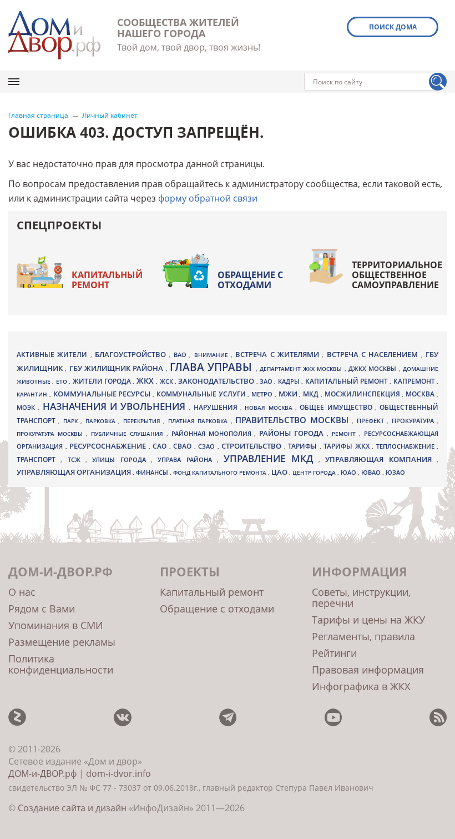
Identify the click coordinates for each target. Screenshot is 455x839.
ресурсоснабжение (109, 446)
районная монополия (213, 434)
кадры (289, 381)
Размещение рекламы (61, 642)
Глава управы (213, 367)
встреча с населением (374, 354)
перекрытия (143, 421)
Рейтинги (334, 653)
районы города (293, 433)
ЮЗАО (395, 472)
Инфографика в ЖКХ (361, 686)
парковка (101, 421)
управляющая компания (381, 459)
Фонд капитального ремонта (220, 472)
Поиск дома (393, 27)
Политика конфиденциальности (60, 664)
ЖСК (167, 381)
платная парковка (199, 421)
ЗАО (267, 381)
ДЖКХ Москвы (373, 368)
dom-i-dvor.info (118, 773)
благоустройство (132, 354)
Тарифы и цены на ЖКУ (368, 619)
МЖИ (289, 394)
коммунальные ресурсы (103, 394)
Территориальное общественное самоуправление (397, 275)
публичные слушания (128, 434)
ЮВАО (371, 472)
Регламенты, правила (363, 636)
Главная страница (38, 115)
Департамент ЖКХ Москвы (302, 369)
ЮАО (349, 472)
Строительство (252, 446)
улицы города (121, 459)
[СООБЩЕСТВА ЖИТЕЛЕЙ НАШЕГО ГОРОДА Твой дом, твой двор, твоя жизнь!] (54, 35)
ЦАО (280, 472)
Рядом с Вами (41, 608)
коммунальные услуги (202, 394)
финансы (153, 472)
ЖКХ (146, 380)
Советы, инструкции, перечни (361, 597)
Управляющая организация (75, 472)
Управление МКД (271, 458)
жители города (103, 381)
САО (161, 446)
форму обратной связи (207, 198)
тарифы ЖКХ (347, 446)
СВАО (183, 445)
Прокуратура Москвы (51, 434)
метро (263, 394)
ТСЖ (76, 459)
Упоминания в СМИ (55, 625)
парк (71, 421)
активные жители (53, 354)
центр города (314, 472)
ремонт (345, 434)
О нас (22, 592)
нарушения (217, 407)
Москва (421, 393)
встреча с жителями (278, 354)
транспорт (38, 459)
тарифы (304, 446)
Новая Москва (270, 407)
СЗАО (208, 446)
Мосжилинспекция (363, 394)
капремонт (415, 380)
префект (372, 420)
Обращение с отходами (250, 280)
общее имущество (337, 407)
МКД (312, 393)
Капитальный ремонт (107, 280)
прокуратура (414, 421)
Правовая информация (368, 669)
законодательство (217, 381)
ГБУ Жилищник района (117, 368)
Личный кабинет (110, 115)
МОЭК (27, 407)
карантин (33, 394)
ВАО (181, 354)
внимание (212, 355)
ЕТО (62, 381)
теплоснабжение (406, 446)
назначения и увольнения (116, 406)
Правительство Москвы (293, 419)
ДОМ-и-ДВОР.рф (42, 773)
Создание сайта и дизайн (72, 808)
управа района (187, 459)
